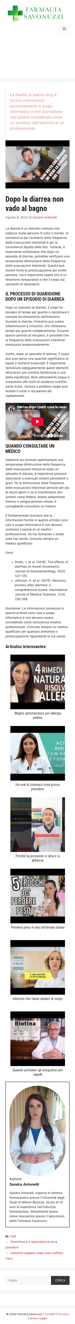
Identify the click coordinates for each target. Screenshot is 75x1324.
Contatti (50, 1314)
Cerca (60, 1280)
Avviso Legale (38, 1318)
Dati (13, 1236)
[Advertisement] (37, 59)
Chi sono (63, 1314)
